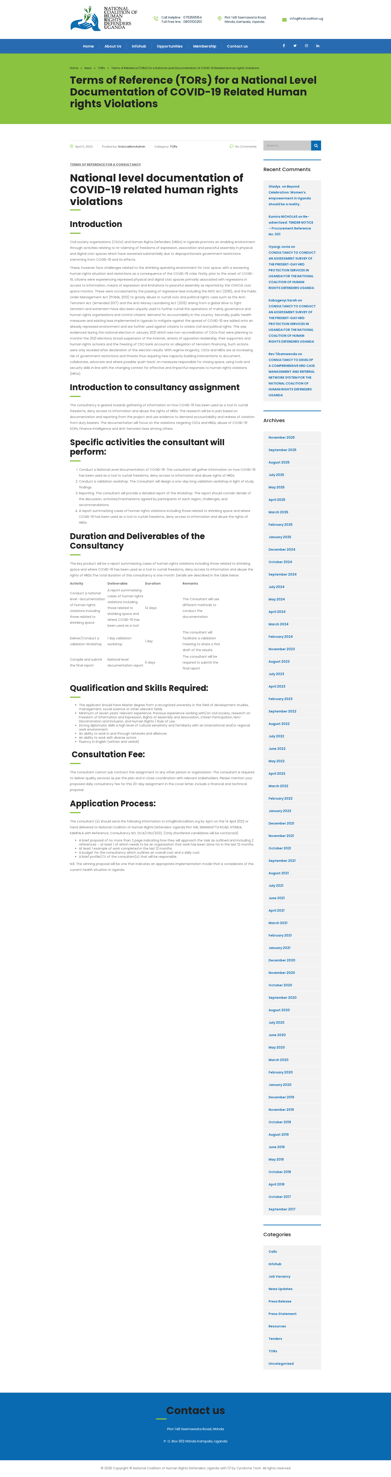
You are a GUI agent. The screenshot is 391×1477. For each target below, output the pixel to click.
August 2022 (279, 724)
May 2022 (277, 761)
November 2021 (281, 836)
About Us (113, 46)
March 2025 (278, 512)
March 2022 (278, 786)
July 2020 (276, 1022)
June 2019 (277, 1147)
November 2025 (282, 437)
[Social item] (283, 46)
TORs (273, 1351)
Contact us (237, 46)
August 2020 (279, 1010)
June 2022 (277, 748)
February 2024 (281, 636)
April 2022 (277, 773)
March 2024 (278, 624)
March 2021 (278, 923)
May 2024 (277, 599)
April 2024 (277, 611)
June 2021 (277, 898)
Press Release (280, 1301)
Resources (277, 1326)
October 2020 (280, 985)
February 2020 (281, 1072)
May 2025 (277, 487)
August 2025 (279, 462)
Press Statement (283, 1314)
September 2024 (283, 574)
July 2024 (276, 587)
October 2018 (280, 1172)
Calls (273, 1251)
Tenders (275, 1338)
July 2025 (276, 475)
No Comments (246, 146)
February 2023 (281, 699)
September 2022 (282, 711)
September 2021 (282, 860)
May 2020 (277, 1047)
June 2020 (277, 1035)
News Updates (281, 1289)
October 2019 (280, 1122)
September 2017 (282, 1209)
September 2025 (282, 450)
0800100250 (192, 21)
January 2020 (280, 1085)
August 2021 (279, 873)
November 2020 (282, 972)
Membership (204, 46)
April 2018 (276, 1184)
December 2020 (282, 960)
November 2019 (281, 1109)
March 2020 (278, 1060)
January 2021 (279, 948)
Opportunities (170, 46)
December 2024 (282, 549)
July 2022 (276, 736)
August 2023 (279, 661)
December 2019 (281, 1097)
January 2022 (280, 811)
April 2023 (277, 686)
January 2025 (280, 537)
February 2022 (281, 798)
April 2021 (276, 910)
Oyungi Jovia (279, 246)
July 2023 (276, 674)
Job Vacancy (279, 1276)
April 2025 (277, 499)
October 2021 (280, 848)
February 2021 (280, 935)
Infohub (139, 46)
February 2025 (281, 524)
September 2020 (283, 997)
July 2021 (276, 885)
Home (88, 46)
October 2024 (280, 562)
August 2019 (279, 1134)
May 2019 (276, 1159)
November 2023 (282, 649)
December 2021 (281, 823)
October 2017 (280, 1197)
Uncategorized (281, 1363)
